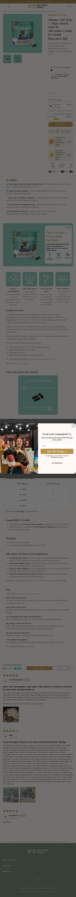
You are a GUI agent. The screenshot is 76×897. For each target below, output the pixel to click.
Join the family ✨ (57, 451)
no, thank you (57, 463)
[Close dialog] (73, 425)
